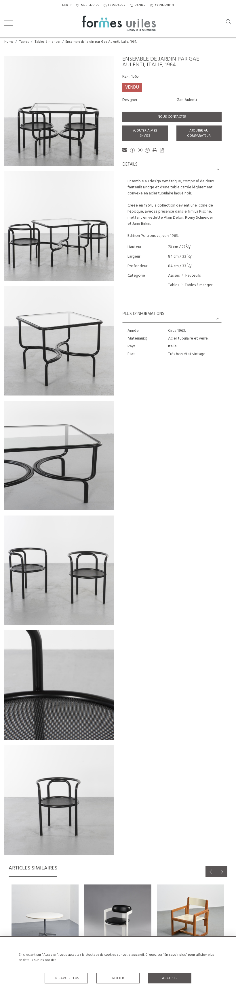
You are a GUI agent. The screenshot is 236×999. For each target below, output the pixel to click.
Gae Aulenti (186, 100)
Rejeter (118, 978)
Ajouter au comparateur (199, 133)
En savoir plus (66, 978)
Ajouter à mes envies (145, 133)
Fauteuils (193, 275)
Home (9, 42)
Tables (24, 42)
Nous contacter (172, 117)
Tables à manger (47, 42)
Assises (174, 275)
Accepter (170, 978)
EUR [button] (65, 5)
